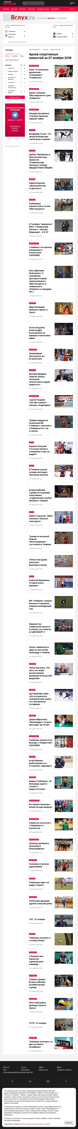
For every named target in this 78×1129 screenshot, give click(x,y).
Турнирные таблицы (64, 1070)
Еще (71, 9)
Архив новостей (26, 1072)
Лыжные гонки (43, 9)
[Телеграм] (15, 120)
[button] (5, 42)
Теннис (32, 934)
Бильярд (32, 715)
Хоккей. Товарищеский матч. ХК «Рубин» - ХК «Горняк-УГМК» (63, 34)
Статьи (23, 1067)
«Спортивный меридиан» (12, 1072)
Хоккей (6, 9)
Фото (5, 1070)
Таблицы (9, 50)
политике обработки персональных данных (34, 1124)
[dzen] (66, 1081)
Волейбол (55, 9)
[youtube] (48, 1081)
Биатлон (31, 9)
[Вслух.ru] (39, 17)
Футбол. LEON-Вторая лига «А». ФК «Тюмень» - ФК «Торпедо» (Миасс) (15, 33)
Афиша (41, 1067)
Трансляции (25, 1070)
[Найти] (24, 3)
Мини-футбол (34, 65)
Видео (59, 1067)
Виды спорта (43, 1070)
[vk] (30, 1081)
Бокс (31, 442)
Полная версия (15, 97)
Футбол (23, 9)
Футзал (14, 9)
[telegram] (12, 1081)
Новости (6, 1067)
